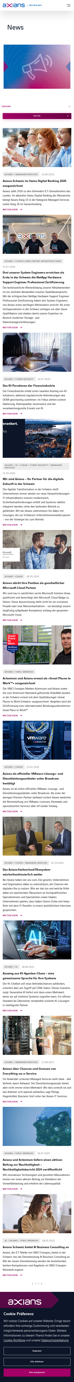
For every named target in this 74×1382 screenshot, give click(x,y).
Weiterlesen (10, 209)
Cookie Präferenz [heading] (19, 1314)
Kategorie (6, 106)
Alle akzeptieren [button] (37, 1372)
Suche (37, 116)
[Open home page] (14, 5)
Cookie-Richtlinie (14, 1340)
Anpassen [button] (37, 1351)
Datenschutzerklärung (55, 1340)
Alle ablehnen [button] (37, 1361)
